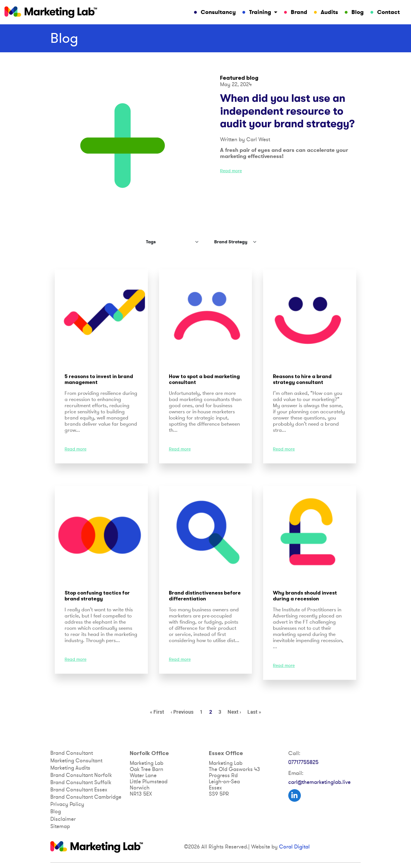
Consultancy (218, 12)
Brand (299, 12)
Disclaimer (63, 819)
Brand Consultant (71, 753)
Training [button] (260, 12)
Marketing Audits (70, 768)
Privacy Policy (67, 804)
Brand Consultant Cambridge (85, 797)
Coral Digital (294, 846)
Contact (388, 12)
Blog (357, 12)
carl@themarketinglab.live (319, 782)
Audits (329, 12)
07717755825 (303, 762)
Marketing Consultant (76, 760)
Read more (231, 171)
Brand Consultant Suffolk (80, 782)
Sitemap (60, 826)
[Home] (50, 12)
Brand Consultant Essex (78, 789)
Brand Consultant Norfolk (81, 775)
